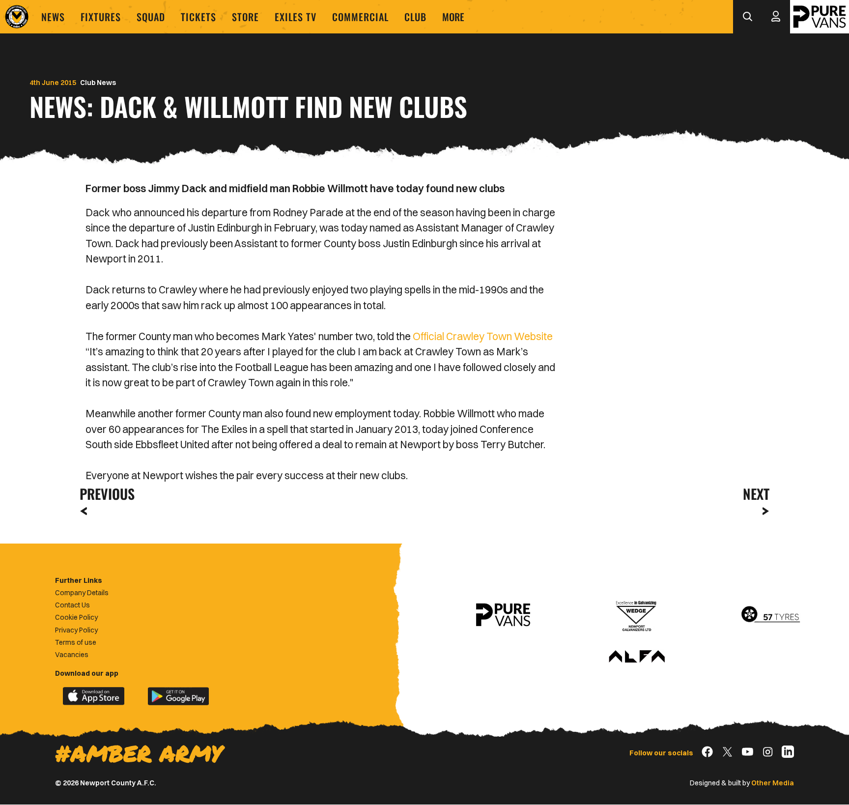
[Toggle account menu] (776, 16)
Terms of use (75, 642)
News (53, 16)
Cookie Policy (76, 617)
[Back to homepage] (16, 16)
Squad (151, 16)
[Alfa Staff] (636, 657)
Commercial (360, 16)
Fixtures (101, 16)
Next (756, 494)
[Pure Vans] (819, 16)
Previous (104, 494)
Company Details (82, 592)
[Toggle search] (747, 16)
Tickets (198, 16)
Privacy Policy (76, 630)
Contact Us (72, 605)
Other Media (772, 782)
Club (415, 16)
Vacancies (71, 654)
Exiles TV (295, 16)
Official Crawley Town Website (483, 336)
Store (245, 16)
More (453, 16)
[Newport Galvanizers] (636, 615)
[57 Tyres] (770, 615)
